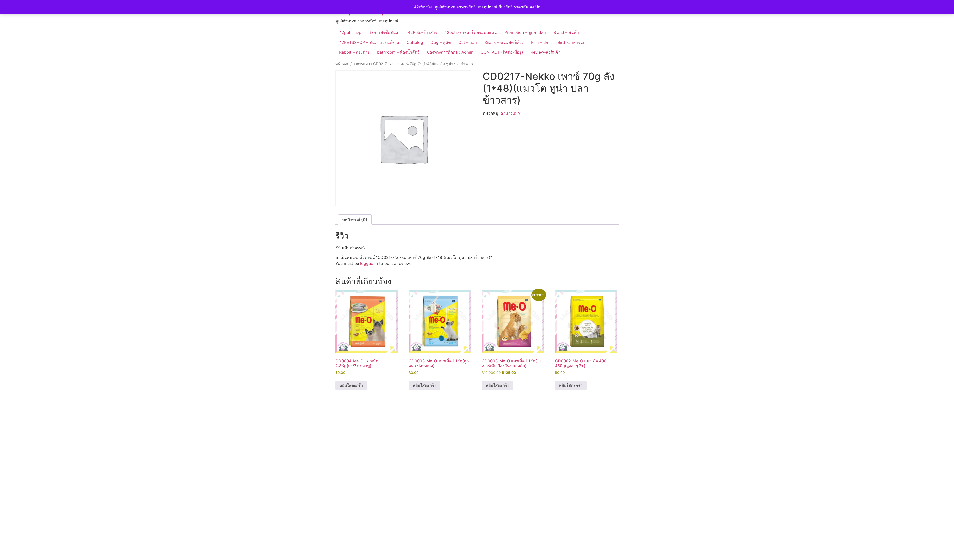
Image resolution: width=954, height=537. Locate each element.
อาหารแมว (361, 64)
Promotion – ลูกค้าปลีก (525, 32)
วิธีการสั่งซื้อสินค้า (384, 32)
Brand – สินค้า (566, 32)
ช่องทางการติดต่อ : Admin (450, 52)
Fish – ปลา (540, 42)
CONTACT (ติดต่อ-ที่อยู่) (502, 52)
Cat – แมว (467, 42)
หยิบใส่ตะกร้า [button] (351, 385)
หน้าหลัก (342, 64)
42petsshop (350, 32)
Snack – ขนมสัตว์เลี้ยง (504, 42)
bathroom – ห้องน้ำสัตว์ (398, 52)
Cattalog (415, 42)
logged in (369, 263)
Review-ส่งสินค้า (545, 52)
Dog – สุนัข (441, 42)
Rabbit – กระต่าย (354, 52)
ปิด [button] (537, 6)
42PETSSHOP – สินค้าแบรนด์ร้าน (369, 42)
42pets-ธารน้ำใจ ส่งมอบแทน (470, 32)
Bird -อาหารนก (571, 42)
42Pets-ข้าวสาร (422, 32)
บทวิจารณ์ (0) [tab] (354, 219)
